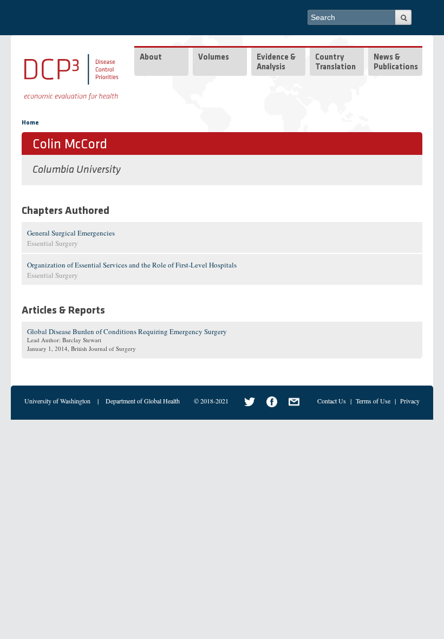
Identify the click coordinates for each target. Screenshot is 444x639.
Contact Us (331, 400)
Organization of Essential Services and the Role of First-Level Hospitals (132, 265)
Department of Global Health (143, 400)
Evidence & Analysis (276, 62)
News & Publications (396, 62)
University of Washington (57, 400)
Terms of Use (373, 400)
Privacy (410, 400)
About (151, 58)
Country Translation (335, 62)
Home (30, 123)
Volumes (213, 58)
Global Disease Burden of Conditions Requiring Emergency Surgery (127, 331)
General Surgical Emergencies (71, 233)
